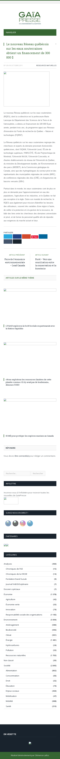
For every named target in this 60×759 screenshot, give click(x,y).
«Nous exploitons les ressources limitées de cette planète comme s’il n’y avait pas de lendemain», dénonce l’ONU (28, 382)
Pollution (10, 650)
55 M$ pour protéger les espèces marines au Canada (30, 435)
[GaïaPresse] (30, 17)
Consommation (12, 675)
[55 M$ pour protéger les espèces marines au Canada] (30, 416)
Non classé (9, 660)
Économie (8, 594)
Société (7, 665)
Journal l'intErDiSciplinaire (17, 584)
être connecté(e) (22, 456)
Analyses (8, 563)
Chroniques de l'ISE (14, 568)
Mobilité (9, 701)
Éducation (10, 686)
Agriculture (10, 599)
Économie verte (13, 604)
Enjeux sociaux (12, 691)
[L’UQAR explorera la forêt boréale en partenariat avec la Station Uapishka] (30, 306)
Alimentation (11, 670)
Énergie (9, 640)
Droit (8, 680)
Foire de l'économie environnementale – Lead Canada (15, 262)
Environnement (10, 619)
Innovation (10, 609)
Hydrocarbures (12, 645)
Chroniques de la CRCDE (16, 574)
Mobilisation (11, 696)
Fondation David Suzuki (16, 579)
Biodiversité (11, 630)
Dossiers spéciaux (12, 589)
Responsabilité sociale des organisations (24, 614)
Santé (8, 706)
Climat (8, 635)
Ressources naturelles (46, 65)
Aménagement (12, 625)
